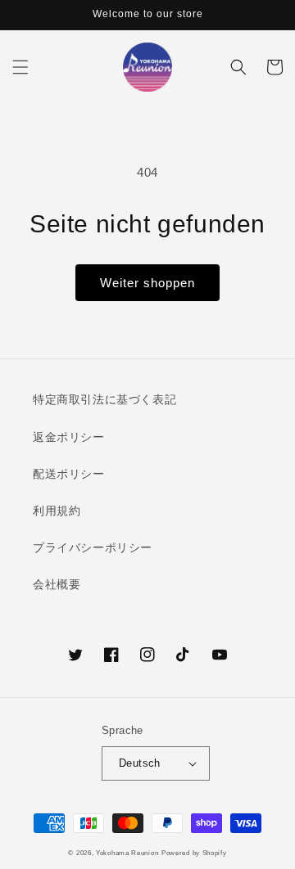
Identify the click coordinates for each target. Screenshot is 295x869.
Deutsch (140, 763)
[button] (20, 67)
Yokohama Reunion (127, 853)
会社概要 (56, 584)
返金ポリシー (69, 437)
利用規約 (56, 510)
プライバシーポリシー (92, 547)
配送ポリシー (69, 473)
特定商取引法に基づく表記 (104, 399)
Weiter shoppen (147, 283)
